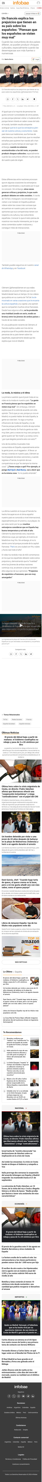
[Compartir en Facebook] (13, 99)
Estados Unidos (9, 1412)
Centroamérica (33, 1412)
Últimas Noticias (21, 1417)
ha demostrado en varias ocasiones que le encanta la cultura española (20, 300)
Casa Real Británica (19, 8)
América (9, 1407)
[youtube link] (23, 1396)
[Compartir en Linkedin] (23, 99)
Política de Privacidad (30, 1459)
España (4, 13)
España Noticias (24, 724)
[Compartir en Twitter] (18, 99)
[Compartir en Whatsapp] (8, 99)
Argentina (17, 1407)
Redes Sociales (17, 719)
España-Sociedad (9, 724)
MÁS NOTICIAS (21, 962)
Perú (24, 1412)
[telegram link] (28, 1396)
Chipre (29, 8)
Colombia (25, 1407)
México (18, 1412)
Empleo (25, 1430)
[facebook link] (9, 1396)
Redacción (17, 1430)
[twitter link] (14, 1396)
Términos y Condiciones (13, 1459)
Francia (28, 719)
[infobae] (21, 3)
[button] (3, 3)
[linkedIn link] (33, 1396)
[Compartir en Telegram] (28, 99)
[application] (21, 625)
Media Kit (21, 1447)
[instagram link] (18, 1396)
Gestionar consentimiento (21, 1464)
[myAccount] (38, 3)
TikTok (5, 719)
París (13, 547)
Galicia (9, 8)
